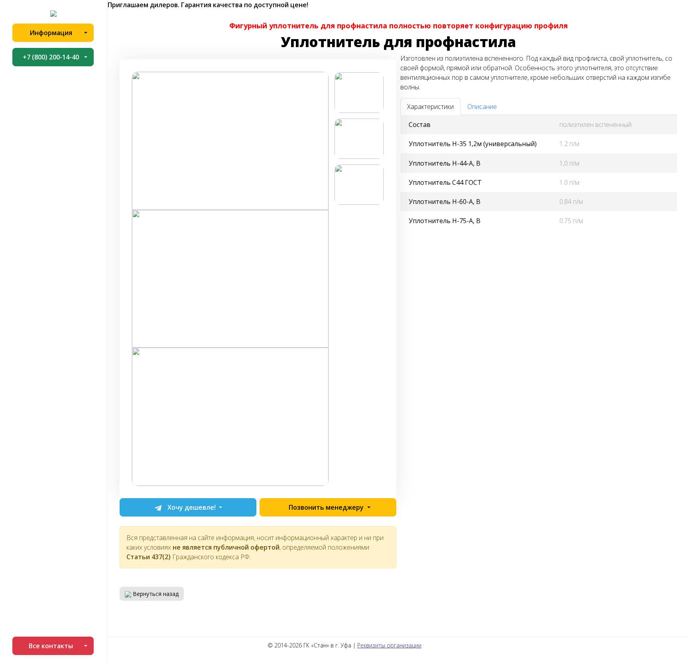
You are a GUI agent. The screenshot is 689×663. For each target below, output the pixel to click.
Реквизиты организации (389, 645)
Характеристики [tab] (430, 106)
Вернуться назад (155, 594)
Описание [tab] (482, 106)
